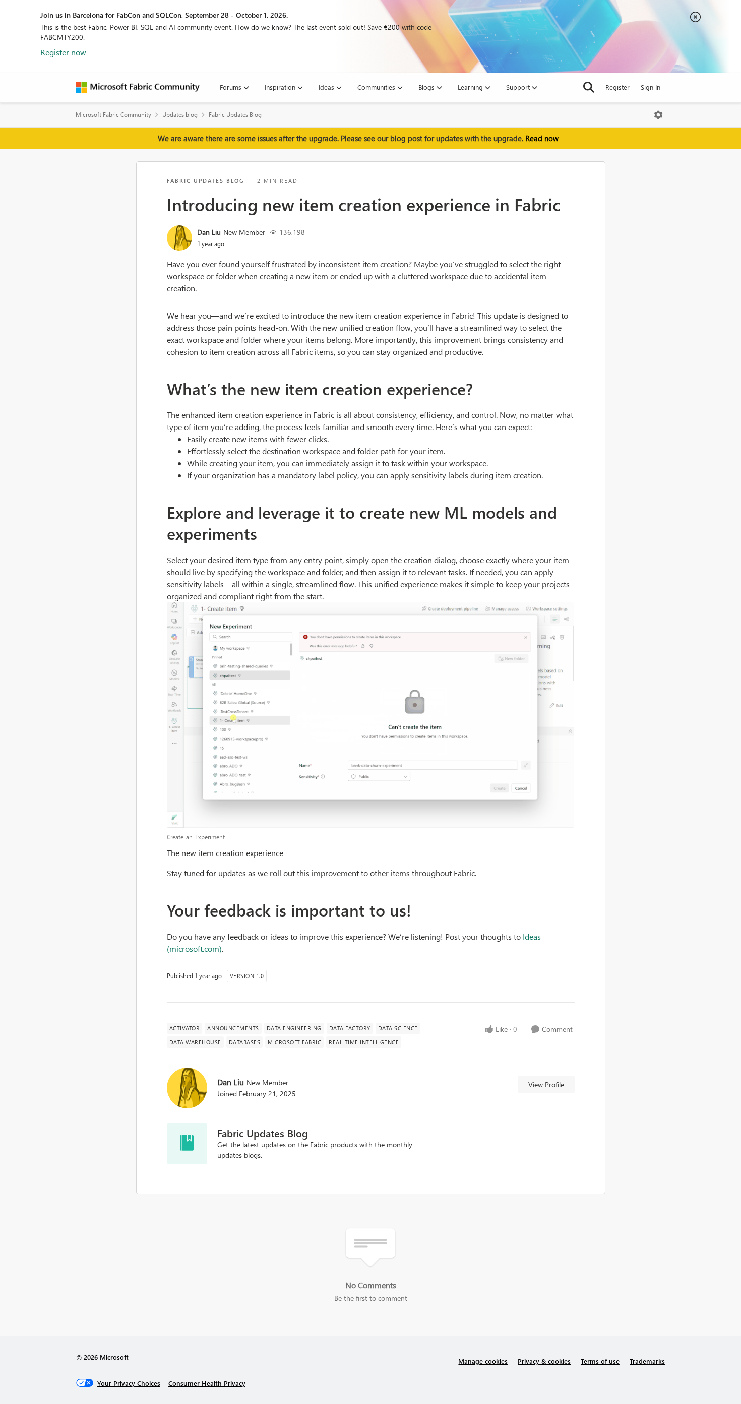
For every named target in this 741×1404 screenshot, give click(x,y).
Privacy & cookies (544, 1361)
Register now (63, 52)
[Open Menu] (658, 115)
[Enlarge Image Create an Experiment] (371, 715)
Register (617, 87)
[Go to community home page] (138, 87)
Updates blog (180, 114)
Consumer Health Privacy (206, 1383)
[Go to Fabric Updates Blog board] (187, 1143)
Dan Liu (209, 232)
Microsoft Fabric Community (113, 114)
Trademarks (647, 1361)
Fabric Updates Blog (235, 114)
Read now (542, 138)
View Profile (546, 1084)
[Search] (589, 87)
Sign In (650, 87)
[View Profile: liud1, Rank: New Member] (179, 238)
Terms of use (600, 1361)
